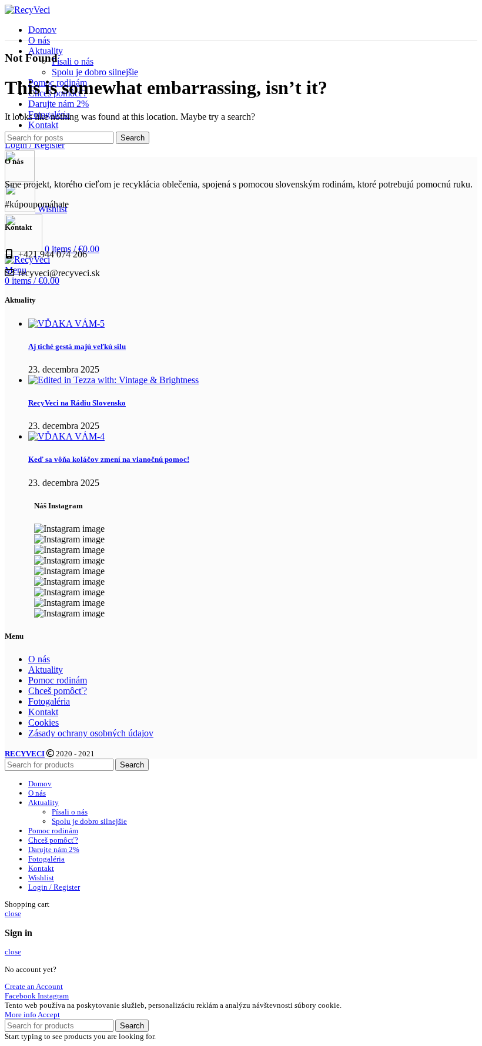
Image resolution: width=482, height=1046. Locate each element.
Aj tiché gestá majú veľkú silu (77, 346)
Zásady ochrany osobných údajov (90, 733)
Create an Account (34, 986)
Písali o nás (72, 61)
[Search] (20, 178)
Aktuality (45, 670)
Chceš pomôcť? (57, 691)
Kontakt (43, 712)
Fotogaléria (49, 701)
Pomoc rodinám (57, 680)
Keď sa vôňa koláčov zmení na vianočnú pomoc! (108, 459)
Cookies (43, 722)
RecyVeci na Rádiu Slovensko (77, 402)
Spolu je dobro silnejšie (95, 72)
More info (20, 1014)
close (13, 913)
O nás (39, 659)
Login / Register (54, 887)
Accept (49, 1014)
